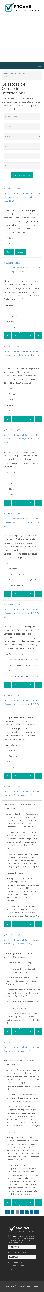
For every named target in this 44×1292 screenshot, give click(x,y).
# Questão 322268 (12, 263)
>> (36, 1212)
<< (7, 1212)
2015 (14, 200)
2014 (6, 358)
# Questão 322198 (12, 935)
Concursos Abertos (16, 1262)
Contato (12, 1269)
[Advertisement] (22, 38)
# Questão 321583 (12, 513)
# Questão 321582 (12, 430)
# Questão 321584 (12, 604)
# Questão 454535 (12, 786)
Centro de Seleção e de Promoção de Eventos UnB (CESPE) (22, 197)
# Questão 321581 (12, 346)
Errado (20, 252)
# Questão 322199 (12, 1042)
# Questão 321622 (12, 188)
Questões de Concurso (20, 73)
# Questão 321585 (12, 695)
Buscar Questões (23, 175)
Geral (27, 193)
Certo (9, 252)
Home (6, 73)
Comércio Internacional (14, 193)
